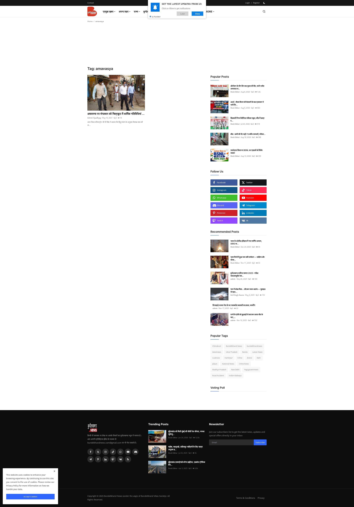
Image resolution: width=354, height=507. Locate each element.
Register (256, 3)
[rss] (128, 459)
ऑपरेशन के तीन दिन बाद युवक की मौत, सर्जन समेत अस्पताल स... (247, 87)
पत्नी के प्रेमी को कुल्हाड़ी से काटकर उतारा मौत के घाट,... (247, 315)
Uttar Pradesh (231, 352)
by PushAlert (156, 17)
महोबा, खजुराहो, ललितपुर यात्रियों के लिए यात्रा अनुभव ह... (185, 448)
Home (90, 21)
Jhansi (249, 358)
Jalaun (214, 363)
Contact (90, 3)
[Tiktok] (113, 452)
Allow (197, 13)
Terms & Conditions (245, 497)
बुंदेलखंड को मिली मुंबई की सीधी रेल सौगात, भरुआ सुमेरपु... (186, 432)
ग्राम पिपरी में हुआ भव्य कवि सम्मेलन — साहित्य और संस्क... (248, 258)
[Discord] (135, 452)
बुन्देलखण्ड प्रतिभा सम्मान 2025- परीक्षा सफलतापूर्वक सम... (244, 274)
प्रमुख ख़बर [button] (108, 11)
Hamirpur (229, 358)
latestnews (216, 352)
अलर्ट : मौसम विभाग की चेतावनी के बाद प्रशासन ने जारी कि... (247, 103)
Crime (239, 358)
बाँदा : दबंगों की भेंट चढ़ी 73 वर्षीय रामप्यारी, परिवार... (248, 134)
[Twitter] (98, 452)
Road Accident (218, 375)
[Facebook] (90, 452)
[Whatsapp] (120, 452)
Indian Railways (235, 375)
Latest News (257, 352)
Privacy (261, 497)
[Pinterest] (98, 459)
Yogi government (251, 369)
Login (247, 3)
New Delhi (235, 369)
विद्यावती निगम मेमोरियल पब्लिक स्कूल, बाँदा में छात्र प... (247, 119)
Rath (259, 358)
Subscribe (260, 442)
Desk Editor (235, 92)
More (208, 11)
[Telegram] (90, 459)
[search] (264, 11)
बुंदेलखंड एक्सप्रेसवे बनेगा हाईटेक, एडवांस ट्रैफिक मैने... (186, 463)
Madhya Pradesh (219, 369)
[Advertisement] (177, 45)
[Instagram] (105, 452)
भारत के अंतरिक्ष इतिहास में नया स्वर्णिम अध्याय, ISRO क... (246, 242)
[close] (54, 471)
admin (233, 279)
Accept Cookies (30, 496)
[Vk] (120, 459)
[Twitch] (113, 459)
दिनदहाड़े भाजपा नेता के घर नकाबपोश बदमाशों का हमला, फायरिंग (234, 305)
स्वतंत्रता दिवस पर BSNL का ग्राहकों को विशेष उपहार (246, 151)
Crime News (244, 363)
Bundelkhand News (234, 346)
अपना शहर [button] (123, 11)
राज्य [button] (136, 11)
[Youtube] (128, 452)
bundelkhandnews (254, 346)
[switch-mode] (264, 3)
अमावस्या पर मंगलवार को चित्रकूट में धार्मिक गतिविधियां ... (116, 113)
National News (228, 363)
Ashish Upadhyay (94, 118)
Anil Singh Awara (237, 295)
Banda (245, 352)
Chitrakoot (216, 346)
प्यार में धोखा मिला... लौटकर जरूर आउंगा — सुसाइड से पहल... (248, 290)
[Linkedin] (105, 459)
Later (182, 13)
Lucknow (216, 358)
